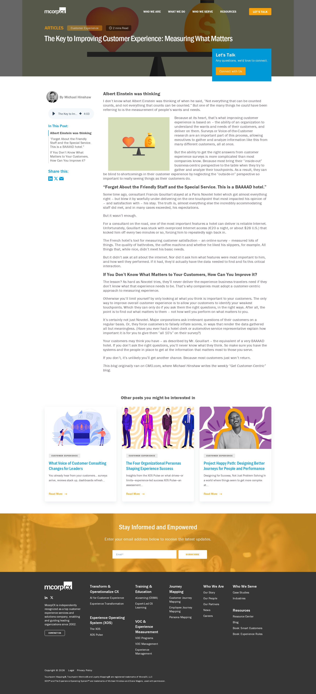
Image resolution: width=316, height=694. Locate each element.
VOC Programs (144, 638)
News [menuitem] (206, 610)
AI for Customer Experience (107, 598)
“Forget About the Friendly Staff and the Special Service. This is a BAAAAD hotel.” (70, 143)
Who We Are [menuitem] (213, 586)
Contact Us (54, 632)
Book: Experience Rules (247, 634)
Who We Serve (245, 586)
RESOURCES (228, 11)
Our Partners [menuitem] (211, 604)
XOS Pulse (96, 634)
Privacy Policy (84, 670)
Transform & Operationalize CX (104, 589)
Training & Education (143, 589)
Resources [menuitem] (241, 610)
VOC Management (146, 644)
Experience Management (143, 651)
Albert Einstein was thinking (70, 133)
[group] (71, 113)
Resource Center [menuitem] (243, 616)
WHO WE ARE (152, 11)
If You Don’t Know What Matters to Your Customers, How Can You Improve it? (69, 156)
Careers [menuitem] (208, 616)
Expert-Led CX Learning (144, 605)
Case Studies (241, 592)
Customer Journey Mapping (180, 599)
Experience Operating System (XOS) (107, 620)
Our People (210, 598)
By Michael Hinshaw (75, 97)
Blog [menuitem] (235, 622)
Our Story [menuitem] (209, 592)
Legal (71, 670)
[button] (53, 113)
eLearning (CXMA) (146, 598)
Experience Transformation (107, 603)
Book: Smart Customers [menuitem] (247, 628)
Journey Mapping (176, 589)
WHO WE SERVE (202, 11)
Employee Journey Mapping (180, 609)
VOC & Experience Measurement (146, 626)
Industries (239, 598)
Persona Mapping (180, 617)
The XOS (95, 629)
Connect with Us (230, 71)
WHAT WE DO (176, 11)
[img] (80, 113)
